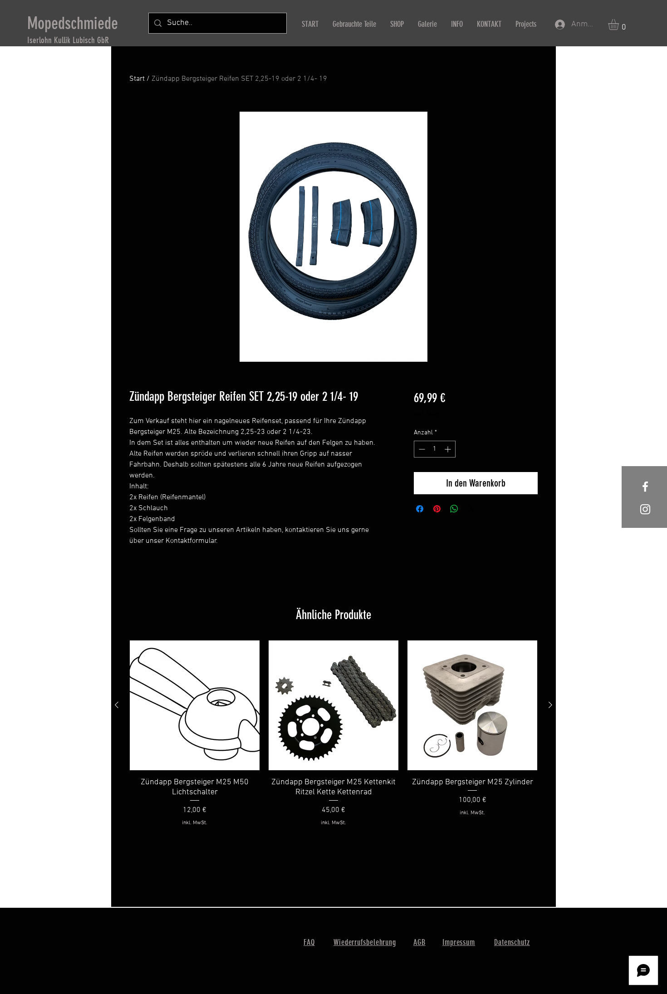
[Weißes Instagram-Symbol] (645, 509)
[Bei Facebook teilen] (419, 508)
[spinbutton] (435, 449)
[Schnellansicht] (195, 705)
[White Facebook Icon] (645, 486)
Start (137, 79)
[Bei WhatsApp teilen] (454, 508)
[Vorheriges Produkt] (116, 704)
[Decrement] (421, 449)
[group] (333, 738)
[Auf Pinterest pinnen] (437, 508)
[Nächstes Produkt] (550, 704)
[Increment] (448, 449)
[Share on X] (471, 508)
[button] (620, 24)
